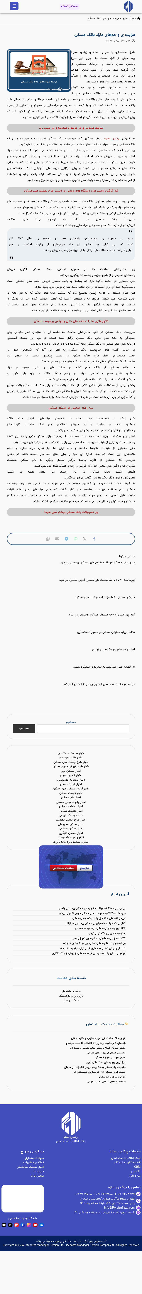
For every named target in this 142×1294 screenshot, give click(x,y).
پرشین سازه (112, 139)
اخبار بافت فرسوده (71, 758)
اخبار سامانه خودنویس (71, 780)
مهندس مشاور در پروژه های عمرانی (106, 1053)
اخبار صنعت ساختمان (71, 753)
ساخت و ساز (71, 1000)
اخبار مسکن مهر (71, 771)
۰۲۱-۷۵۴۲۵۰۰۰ (105, 1194)
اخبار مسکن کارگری (71, 833)
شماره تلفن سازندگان (127, 1163)
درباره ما (39, 1171)
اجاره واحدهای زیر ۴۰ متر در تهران (106, 933)
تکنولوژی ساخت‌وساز (71, 837)
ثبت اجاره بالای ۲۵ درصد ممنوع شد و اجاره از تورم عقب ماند (92, 948)
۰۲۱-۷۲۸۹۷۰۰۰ (69, 7)
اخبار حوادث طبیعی (71, 815)
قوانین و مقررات (33, 1163)
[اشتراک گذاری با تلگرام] (66, 539)
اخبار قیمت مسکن (71, 793)
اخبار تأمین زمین (71, 775)
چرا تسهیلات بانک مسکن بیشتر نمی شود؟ (71, 512)
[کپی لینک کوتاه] (48, 539)
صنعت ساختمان (71, 991)
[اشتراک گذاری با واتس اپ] (75, 539)
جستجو (71, 722)
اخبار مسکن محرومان (71, 824)
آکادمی (136, 1171)
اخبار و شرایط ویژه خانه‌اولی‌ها (71, 842)
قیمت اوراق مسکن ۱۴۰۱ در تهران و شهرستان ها (100, 1072)
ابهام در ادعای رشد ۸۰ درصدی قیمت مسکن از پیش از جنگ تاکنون (88, 953)
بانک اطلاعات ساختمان (126, 1158)
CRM (137, 1167)
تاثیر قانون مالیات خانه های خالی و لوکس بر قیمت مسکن (71, 321)
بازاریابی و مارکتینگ (71, 996)
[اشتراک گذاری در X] (85, 539)
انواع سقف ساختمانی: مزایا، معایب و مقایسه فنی (98, 1038)
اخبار (131, 18)
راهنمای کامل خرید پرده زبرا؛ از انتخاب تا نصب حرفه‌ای (95, 1043)
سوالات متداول (34, 1158)
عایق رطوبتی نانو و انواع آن (110, 1057)
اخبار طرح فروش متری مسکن (71, 766)
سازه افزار (135, 1176)
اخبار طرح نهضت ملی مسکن (71, 762)
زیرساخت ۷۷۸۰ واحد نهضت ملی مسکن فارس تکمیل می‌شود (91, 913)
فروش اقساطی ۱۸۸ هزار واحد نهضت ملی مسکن (98, 918)
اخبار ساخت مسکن (71, 806)
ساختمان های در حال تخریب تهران (106, 1081)
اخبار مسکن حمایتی (71, 829)
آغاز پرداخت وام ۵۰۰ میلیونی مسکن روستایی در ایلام (95, 923)
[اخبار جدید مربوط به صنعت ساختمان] (128, 6)
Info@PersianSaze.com (119, 1208)
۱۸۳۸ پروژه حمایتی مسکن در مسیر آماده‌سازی (100, 928)
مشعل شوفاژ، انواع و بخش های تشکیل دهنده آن (98, 1048)
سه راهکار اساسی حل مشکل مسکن (71, 408)
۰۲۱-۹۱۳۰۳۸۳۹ (126, 1194)
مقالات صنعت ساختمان (105, 1024)
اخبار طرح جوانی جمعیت (71, 820)
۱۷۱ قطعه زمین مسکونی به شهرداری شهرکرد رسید (98, 938)
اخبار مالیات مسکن (71, 811)
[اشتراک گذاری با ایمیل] (57, 539)
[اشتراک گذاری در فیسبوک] (94, 539)
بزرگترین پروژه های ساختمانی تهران (106, 1062)
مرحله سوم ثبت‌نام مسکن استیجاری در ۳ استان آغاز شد (93, 943)
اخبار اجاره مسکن (71, 784)
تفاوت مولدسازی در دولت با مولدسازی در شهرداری (71, 128)
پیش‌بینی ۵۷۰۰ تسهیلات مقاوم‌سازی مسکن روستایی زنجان (91, 908)
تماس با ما (37, 1176)
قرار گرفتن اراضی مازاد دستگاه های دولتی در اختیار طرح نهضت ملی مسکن (71, 191)
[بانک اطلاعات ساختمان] (138, 18)
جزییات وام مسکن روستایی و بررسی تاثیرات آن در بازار (95, 1067)
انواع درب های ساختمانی (112, 1077)
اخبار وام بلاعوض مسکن (71, 802)
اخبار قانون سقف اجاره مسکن (71, 789)
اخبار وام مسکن (71, 798)
